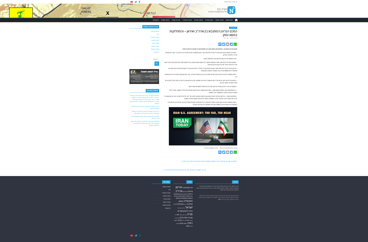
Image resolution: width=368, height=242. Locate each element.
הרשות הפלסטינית (186, 198)
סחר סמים (184, 214)
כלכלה (190, 211)
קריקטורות (156, 20)
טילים (185, 204)
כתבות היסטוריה (187, 20)
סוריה (190, 214)
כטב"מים (180, 208)
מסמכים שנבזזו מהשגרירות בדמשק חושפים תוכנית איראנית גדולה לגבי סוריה (210, 161)
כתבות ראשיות (219, 20)
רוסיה (190, 223)
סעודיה (190, 217)
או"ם (191, 188)
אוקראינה (185, 187)
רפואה (185, 223)
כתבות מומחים (165, 20)
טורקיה (190, 204)
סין (178, 214)
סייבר (180, 215)
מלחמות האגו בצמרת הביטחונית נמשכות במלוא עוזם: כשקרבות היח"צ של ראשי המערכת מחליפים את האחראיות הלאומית (145, 123)
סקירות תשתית (176, 20)
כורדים (183, 208)
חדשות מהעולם (198, 20)
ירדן (175, 204)
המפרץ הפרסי (178, 196)
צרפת (188, 220)
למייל (219, 199)
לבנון (185, 210)
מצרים (180, 211)
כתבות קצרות (209, 20)
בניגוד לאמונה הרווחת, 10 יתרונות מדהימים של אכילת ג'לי (184, 170)
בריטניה (190, 194)
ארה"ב (178, 191)
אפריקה (185, 191)
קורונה (179, 220)
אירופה (190, 191)
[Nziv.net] (236, 20)
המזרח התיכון (186, 196)
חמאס (181, 201)
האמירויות (176, 194)
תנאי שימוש (229, 20)
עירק (182, 217)
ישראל (189, 207)
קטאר (175, 220)
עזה (185, 217)
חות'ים (178, 198)
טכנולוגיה (180, 204)
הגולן (191, 196)
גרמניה (185, 194)
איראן (179, 187)
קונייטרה (184, 220)
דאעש (181, 194)
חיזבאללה (188, 201)
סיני (176, 214)
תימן (187, 226)
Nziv (225, 38)
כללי (158, 34)
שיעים (181, 223)
